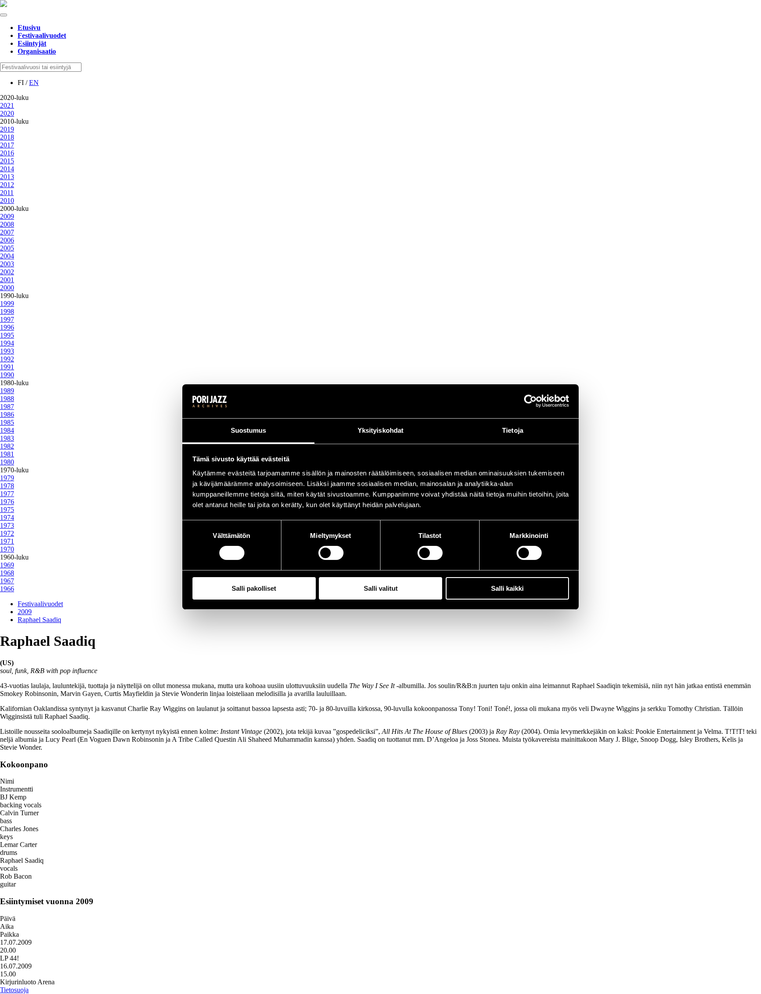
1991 (7, 367)
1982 (7, 446)
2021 (7, 105)
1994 (7, 343)
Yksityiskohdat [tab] (380, 430)
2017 (7, 145)
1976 (7, 501)
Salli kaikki (507, 588)
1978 (7, 486)
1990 (7, 375)
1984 (7, 430)
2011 (7, 192)
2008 (7, 224)
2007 (7, 232)
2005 (7, 248)
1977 (7, 493)
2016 (7, 153)
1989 (7, 390)
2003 (7, 264)
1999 (7, 303)
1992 (7, 359)
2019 (7, 129)
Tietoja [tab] (512, 430)
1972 (7, 533)
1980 (7, 462)
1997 (7, 319)
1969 (7, 565)
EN (34, 82)
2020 (7, 113)
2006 (7, 240)
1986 (7, 414)
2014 (7, 169)
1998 (7, 311)
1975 (7, 509)
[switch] (331, 553)
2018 (7, 137)
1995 (7, 335)
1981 (7, 454)
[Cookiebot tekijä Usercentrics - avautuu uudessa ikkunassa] (530, 401)
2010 (7, 200)
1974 (7, 517)
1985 (7, 422)
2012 (7, 184)
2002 (7, 272)
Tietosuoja (14, 990)
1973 (7, 525)
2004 (7, 256)
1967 (7, 581)
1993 (7, 351)
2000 (7, 287)
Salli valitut (381, 588)
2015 (7, 161)
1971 (7, 541)
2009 (7, 216)
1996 (7, 327)
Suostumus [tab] (248, 430)
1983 (7, 438)
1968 (7, 573)
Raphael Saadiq (39, 619)
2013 (7, 176)
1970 (7, 549)
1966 (7, 589)
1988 (7, 398)
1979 (7, 478)
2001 (7, 279)
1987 (7, 406)
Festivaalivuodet (40, 603)
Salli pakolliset (254, 588)
